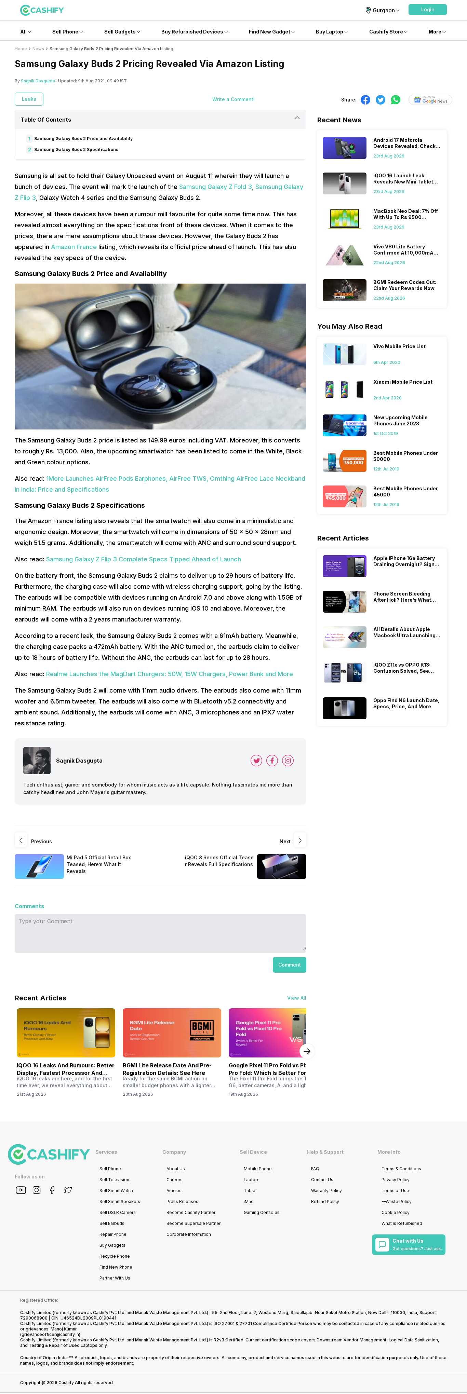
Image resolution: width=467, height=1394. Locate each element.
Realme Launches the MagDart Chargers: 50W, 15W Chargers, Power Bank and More (169, 674)
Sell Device (253, 1152)
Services (106, 1152)
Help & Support (325, 1152)
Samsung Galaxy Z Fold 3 (215, 186)
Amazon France (74, 246)
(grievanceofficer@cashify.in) (50, 1334)
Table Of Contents (46, 119)
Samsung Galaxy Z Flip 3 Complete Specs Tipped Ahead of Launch (143, 559)
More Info (389, 1152)
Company (174, 1152)
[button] (428, 9)
